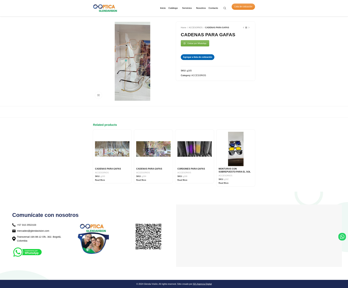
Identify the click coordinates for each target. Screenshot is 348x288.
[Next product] (249, 27)
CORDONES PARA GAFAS (191, 169)
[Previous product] (243, 27)
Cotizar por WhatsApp (196, 43)
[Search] (225, 8)
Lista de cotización (243, 6)
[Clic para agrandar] (98, 95)
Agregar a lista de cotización (197, 57)
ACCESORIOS (196, 27)
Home (184, 27)
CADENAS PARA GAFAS (108, 169)
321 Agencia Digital (202, 284)
